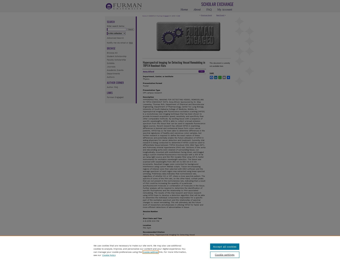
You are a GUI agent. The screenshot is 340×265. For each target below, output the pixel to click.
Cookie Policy (109, 255)
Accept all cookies (224, 246)
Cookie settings (150, 252)
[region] (170, 250)
